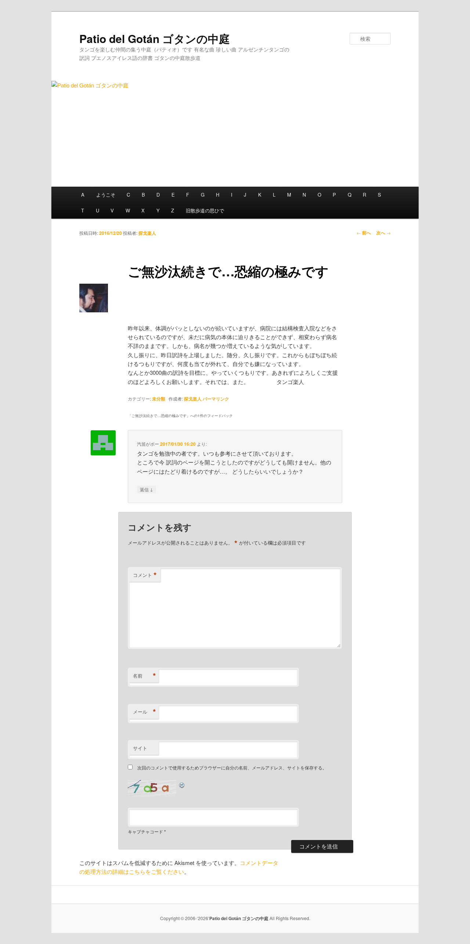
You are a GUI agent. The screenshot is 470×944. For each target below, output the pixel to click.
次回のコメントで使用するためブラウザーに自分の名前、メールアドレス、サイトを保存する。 (232, 767)
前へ (364, 232)
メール (144, 712)
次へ (383, 232)
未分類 (158, 398)
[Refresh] (182, 784)
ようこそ (105, 194)
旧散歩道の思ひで (205, 210)
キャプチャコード (145, 831)
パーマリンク (216, 398)
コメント (145, 575)
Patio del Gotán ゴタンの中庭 (154, 38)
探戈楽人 (147, 233)
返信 (146, 489)
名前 (144, 676)
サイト (140, 747)
